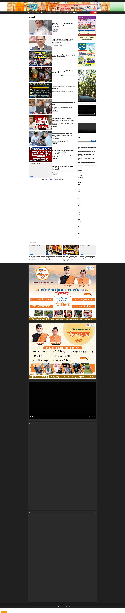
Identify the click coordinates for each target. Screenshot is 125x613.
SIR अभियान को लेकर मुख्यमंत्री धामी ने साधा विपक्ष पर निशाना (40, 106)
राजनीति (33, 12)
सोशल (42, 12)
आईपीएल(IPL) (80, 170)
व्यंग (45, 12)
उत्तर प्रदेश (79, 182)
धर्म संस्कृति (54, 12)
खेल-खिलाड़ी (60, 12)
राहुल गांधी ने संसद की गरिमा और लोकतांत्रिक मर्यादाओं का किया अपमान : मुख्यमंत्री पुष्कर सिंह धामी (40, 122)
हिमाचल (79, 233)
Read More (55, 31)
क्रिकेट (79, 186)
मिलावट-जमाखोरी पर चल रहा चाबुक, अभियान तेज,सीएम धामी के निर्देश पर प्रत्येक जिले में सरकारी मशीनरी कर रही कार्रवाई (86, 155)
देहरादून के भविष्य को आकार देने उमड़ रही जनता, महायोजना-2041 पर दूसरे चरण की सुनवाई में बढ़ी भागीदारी (40, 138)
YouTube (94, 12)
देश (78, 198)
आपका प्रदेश (49, 12)
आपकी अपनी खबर (80, 177)
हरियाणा (79, 231)
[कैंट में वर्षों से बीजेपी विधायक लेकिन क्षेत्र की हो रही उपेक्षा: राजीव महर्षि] (37, 250)
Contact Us (75, 12)
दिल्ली (78, 196)
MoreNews (66, 606)
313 (59, 179)
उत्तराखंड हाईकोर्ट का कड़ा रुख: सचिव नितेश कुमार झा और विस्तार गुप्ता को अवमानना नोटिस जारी (40, 43)
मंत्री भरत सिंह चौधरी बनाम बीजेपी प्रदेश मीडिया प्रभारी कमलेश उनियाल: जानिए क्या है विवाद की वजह (86, 163)
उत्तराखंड (31, 33)
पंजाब (78, 205)
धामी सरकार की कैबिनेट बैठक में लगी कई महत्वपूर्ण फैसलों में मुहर (86, 151)
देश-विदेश (37, 12)
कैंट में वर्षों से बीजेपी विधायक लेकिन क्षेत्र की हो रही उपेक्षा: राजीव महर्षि (37, 257)
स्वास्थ (65, 12)
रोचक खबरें (79, 221)
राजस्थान (79, 219)
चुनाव (78, 193)
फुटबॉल (79, 210)
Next (62, 179)
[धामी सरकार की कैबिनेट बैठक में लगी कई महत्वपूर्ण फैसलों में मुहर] (54, 250)
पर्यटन (71, 12)
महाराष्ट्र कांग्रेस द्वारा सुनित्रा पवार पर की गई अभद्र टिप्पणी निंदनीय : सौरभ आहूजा (40, 27)
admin (54, 26)
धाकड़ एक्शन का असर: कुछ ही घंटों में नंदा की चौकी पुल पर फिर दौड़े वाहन (40, 170)
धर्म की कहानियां (80, 200)
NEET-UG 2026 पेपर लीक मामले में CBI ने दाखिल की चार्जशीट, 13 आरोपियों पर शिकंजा (40, 154)
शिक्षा (67, 12)
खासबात (79, 189)
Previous (42, 179)
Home (29, 12)
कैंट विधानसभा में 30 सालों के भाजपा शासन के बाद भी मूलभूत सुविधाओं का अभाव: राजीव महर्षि (86, 159)
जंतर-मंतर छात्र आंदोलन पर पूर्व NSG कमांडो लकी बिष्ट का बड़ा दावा (40, 74)
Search (79, 137)
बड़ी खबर (79, 212)
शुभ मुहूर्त (79, 226)
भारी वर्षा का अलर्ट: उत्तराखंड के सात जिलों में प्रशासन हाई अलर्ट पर (40, 90)
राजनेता (79, 217)
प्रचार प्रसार (79, 207)
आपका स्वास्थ (80, 175)
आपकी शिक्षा (79, 179)
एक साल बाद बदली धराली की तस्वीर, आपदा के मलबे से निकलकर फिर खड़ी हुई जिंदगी (40, 58)
